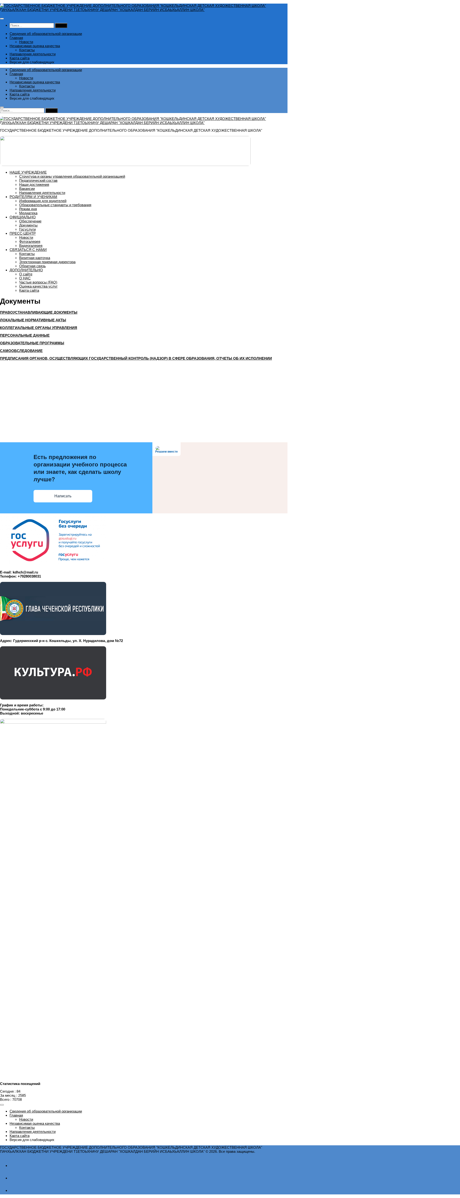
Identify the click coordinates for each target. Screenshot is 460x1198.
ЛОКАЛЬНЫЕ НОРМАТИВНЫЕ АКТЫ (33, 320)
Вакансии (27, 189)
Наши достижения (34, 184)
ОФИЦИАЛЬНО (23, 217)
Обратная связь (32, 266)
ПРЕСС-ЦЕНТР (23, 233)
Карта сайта (19, 58)
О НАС (25, 278)
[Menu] (2, 18)
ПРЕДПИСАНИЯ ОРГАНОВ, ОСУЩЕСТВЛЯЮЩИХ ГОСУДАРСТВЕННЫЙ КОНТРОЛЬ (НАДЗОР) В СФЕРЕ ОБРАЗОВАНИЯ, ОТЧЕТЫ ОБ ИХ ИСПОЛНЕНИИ (136, 358)
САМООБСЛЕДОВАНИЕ (21, 351)
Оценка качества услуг (38, 286)
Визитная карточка (34, 258)
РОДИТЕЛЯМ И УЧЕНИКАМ (33, 197)
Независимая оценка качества (35, 46)
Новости (26, 42)
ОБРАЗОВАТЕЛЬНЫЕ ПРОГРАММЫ (32, 343)
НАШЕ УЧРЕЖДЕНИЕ (28, 172)
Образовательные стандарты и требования (55, 205)
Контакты (27, 50)
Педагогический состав (38, 180)
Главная (16, 38)
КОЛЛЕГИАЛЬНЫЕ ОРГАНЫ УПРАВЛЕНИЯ (38, 328)
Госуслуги (27, 229)
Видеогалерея (30, 246)
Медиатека (28, 213)
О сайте (25, 274)
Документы (28, 225)
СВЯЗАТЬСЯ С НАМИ (28, 250)
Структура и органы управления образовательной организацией (72, 176)
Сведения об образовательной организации (46, 34)
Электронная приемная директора (47, 262)
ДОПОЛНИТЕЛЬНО (26, 270)
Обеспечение (30, 221)
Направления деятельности (33, 54)
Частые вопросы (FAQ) (38, 282)
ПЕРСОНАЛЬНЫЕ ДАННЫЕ (25, 335)
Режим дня (28, 209)
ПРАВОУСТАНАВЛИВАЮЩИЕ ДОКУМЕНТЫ (38, 312)
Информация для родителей (42, 201)
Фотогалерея (29, 241)
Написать (62, 496)
